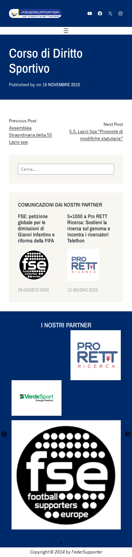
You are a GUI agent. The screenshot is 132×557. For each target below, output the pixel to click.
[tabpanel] (66, 434)
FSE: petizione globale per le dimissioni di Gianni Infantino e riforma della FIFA (36, 228)
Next (128, 434)
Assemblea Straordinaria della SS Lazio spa (30, 135)
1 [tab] (61, 543)
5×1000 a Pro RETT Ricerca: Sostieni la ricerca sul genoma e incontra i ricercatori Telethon (88, 228)
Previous (4, 434)
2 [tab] (71, 543)
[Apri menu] (66, 31)
